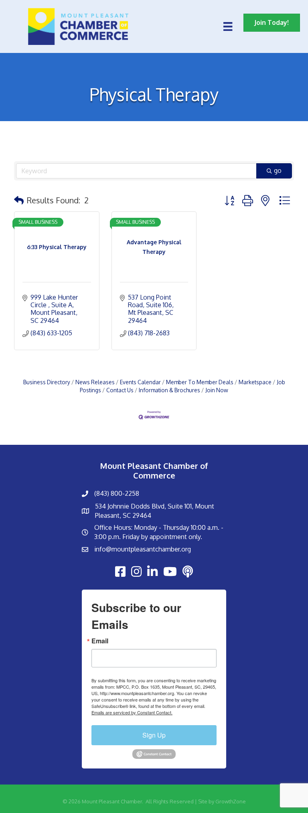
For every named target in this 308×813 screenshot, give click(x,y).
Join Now (216, 390)
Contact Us (120, 390)
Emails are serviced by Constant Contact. (131, 712)
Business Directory (46, 382)
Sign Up (154, 735)
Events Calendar (140, 382)
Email (99, 641)
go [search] (278, 170)
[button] (19, 200)
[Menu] (228, 26)
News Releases (95, 382)
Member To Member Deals (199, 382)
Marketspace (255, 382)
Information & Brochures (169, 390)
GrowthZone (230, 801)
